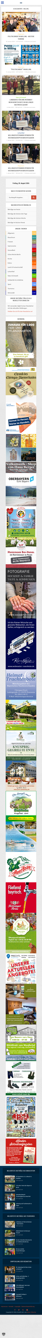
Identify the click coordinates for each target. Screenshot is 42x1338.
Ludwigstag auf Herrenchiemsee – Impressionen (24, 1222)
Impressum (4, 1306)
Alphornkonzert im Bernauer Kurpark (23, 1231)
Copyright (17, 1306)
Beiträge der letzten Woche (17, 218)
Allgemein (21, 34)
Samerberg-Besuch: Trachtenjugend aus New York (23, 1195)
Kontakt (11, 1306)
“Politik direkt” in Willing (21, 69)
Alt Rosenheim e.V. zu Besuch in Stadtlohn (24, 1177)
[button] (3, 1334)
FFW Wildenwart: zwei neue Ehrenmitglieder (23, 1286)
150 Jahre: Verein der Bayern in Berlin (24, 1186)
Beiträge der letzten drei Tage (17, 214)
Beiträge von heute (14, 209)
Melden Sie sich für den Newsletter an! (20, 311)
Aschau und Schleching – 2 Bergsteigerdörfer (22, 1277)
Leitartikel (21, 133)
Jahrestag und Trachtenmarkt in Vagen (24, 1204)
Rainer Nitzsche (31, 1312)
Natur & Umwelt (21, 97)
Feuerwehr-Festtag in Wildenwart (21, 1295)
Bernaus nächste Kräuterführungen (20, 1250)
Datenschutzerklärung (28, 1306)
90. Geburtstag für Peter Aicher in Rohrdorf (23, 1268)
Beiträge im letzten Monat (16, 222)
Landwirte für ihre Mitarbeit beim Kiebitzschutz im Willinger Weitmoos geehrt (21, 102)
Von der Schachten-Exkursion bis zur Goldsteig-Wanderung (24, 1241)
